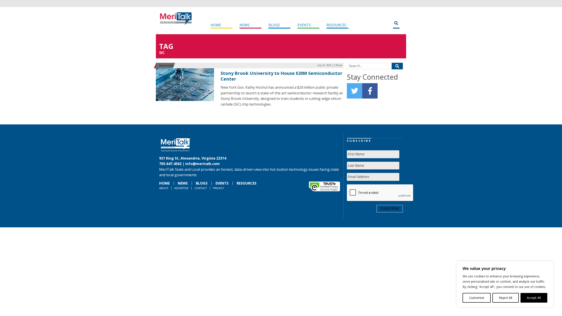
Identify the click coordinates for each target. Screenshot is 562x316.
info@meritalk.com (202, 163)
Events (304, 25)
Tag (166, 46)
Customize (476, 298)
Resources (336, 25)
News (245, 25)
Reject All (505, 298)
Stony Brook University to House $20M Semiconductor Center (281, 76)
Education (166, 65)
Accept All (534, 298)
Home (216, 25)
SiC (162, 52)
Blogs (274, 25)
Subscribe (389, 208)
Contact (201, 188)
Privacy (218, 188)
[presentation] (380, 192)
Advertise (181, 188)
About (163, 188)
